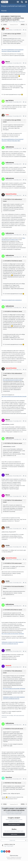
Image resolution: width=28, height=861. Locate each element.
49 (25, 840)
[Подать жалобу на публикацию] (23, 29)
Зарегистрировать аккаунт (14, 824)
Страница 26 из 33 (14, 24)
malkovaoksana (10, 147)
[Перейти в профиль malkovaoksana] (3, 147)
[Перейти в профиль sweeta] (3, 527)
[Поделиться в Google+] (7, 851)
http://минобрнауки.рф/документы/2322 (12, 379)
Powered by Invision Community (14, 858)
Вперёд (22, 24)
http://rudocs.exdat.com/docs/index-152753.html (13, 633)
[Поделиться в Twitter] (2, 851)
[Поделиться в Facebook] (4, 851)
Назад (4, 24)
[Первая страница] (1, 25)
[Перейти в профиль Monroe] (3, 62)
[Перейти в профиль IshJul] (3, 475)
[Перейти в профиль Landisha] (3, 650)
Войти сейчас (14, 834)
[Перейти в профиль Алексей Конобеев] (3, 194)
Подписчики (12, 840)
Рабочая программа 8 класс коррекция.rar (12, 300)
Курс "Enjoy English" (20, 21)
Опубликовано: (13, 29)
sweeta (7, 527)
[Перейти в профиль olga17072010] (3, 101)
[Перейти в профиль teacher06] (3, 666)
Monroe (8, 61)
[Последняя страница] (26, 25)
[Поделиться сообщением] (25, 29)
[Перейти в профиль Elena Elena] (3, 778)
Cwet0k (6, 21)
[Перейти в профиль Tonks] (3, 29)
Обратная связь (14, 855)
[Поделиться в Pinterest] (9, 851)
